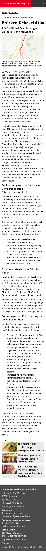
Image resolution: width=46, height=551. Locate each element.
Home (4, 12)
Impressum (7, 539)
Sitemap (6, 543)
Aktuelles (13, 12)
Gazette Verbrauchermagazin (15, 3)
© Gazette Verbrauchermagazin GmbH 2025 (22, 547)
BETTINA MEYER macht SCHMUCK (28, 468)
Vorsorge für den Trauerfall (31, 450)
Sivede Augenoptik (29, 455)
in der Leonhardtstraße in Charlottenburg (30, 474)
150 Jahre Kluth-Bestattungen (27, 445)
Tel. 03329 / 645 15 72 (12, 532)
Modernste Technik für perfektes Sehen (28, 460)
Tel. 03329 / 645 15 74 (12, 513)
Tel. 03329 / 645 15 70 (12, 499)
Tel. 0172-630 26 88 (11, 523)
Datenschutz (20, 539)
